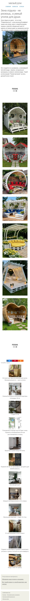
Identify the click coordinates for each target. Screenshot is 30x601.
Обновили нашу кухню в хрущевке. (13, 579)
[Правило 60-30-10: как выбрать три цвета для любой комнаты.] (15, 465)
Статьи (21, 6)
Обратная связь (5, 599)
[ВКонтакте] (9, 361)
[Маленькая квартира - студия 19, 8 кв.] (15, 515)
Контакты (4, 594)
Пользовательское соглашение (13, 594)
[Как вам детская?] (15, 483)
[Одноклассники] (21, 361)
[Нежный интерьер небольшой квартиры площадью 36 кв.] (15, 394)
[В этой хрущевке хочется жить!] (15, 531)
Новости (15, 6)
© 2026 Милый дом (6, 592)
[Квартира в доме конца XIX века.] (15, 448)
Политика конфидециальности (8, 596)
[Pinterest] (15, 361)
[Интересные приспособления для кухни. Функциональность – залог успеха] (15, 376)
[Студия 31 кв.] (15, 412)
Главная (8, 6)
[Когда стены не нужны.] (15, 565)
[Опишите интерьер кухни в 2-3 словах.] (15, 499)
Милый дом (15, 3)
